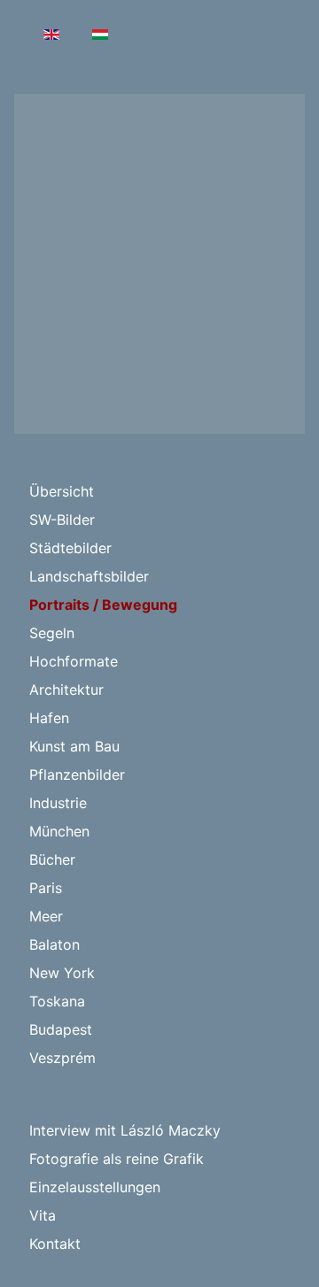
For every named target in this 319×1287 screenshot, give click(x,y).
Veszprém (62, 1058)
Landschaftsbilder (89, 576)
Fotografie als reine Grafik (116, 1159)
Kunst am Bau (74, 746)
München (59, 831)
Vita (42, 1215)
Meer (46, 916)
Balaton (54, 944)
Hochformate (73, 661)
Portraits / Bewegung (103, 604)
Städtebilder (70, 548)
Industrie (58, 803)
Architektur (66, 689)
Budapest (60, 1029)
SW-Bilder (62, 519)
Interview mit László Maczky (125, 1130)
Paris (45, 888)
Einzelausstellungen (94, 1187)
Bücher (52, 859)
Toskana (57, 1001)
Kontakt (55, 1243)
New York (62, 973)
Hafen (49, 718)
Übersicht (61, 491)
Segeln (51, 633)
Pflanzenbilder (77, 774)
